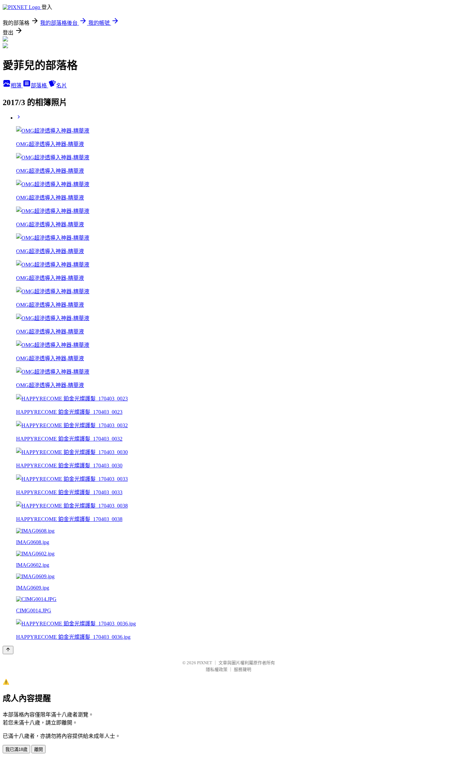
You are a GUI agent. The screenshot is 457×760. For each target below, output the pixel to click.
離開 (38, 749)
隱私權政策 (216, 669)
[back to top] (8, 650)
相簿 (17, 85)
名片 (61, 85)
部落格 (39, 85)
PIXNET (204, 662)
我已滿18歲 (16, 749)
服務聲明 (242, 669)
